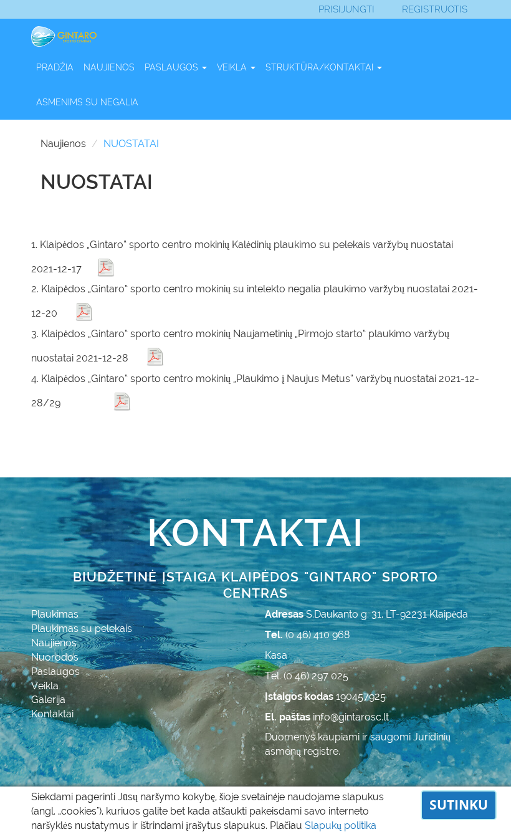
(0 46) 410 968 (317, 635)
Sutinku (458, 804)
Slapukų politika (340, 825)
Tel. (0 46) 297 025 (306, 676)
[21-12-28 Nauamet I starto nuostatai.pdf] (155, 356)
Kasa (276, 655)
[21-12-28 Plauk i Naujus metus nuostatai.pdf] (122, 401)
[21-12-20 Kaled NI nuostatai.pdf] (84, 312)
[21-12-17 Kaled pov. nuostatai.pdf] (106, 267)
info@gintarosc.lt (351, 717)
